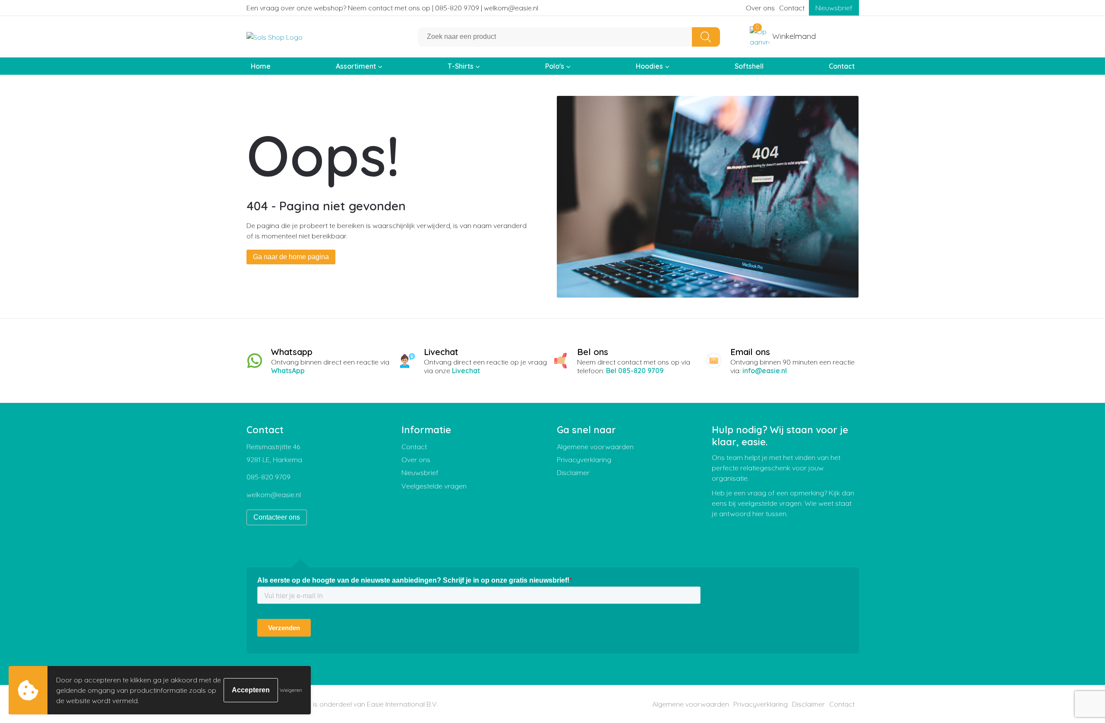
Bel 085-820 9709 (634, 370)
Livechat (466, 370)
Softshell (749, 66)
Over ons (760, 7)
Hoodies (649, 66)
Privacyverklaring (584, 459)
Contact (792, 7)
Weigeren (291, 690)
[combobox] (555, 37)
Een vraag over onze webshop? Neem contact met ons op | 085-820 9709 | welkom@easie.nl (392, 7)
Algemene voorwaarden (595, 446)
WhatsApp (288, 370)
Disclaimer (573, 472)
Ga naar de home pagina (291, 256)
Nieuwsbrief (833, 7)
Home (261, 66)
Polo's (554, 66)
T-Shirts (461, 66)
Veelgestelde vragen (434, 486)
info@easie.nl (764, 370)
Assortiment (356, 66)
